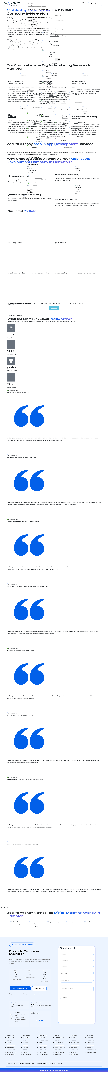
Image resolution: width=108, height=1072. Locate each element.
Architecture (38, 94)
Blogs (29, 190)
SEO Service (12, 115)
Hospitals (49, 131)
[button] (22, 945)
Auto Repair (36, 108)
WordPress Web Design (36, 13)
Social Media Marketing (36, 28)
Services (30, 3)
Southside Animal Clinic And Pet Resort (21, 304)
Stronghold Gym (77, 303)
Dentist (34, 147)
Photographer (67, 147)
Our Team (35, 171)
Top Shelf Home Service (49, 303)
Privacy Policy (33, 164)
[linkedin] (36, 1020)
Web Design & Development (38, 9)
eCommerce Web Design (37, 17)
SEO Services (32, 21)
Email (38, 1003)
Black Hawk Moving (16, 273)
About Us (30, 154)
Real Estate (78, 102)
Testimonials (32, 157)
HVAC (48, 137)
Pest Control (65, 132)
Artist (33, 101)
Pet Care (63, 140)
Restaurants (79, 109)
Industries (30, 90)
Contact (30, 192)
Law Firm (63, 103)
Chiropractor (38, 115)
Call (16, 1003)
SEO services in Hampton (19, 120)
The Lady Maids (15, 243)
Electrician (50, 102)
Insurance (50, 143)
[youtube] (39, 1020)
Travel (76, 123)
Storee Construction (40, 273)
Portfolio (30, 152)
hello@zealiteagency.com (43, 1006)
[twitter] (42, 1020)
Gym (47, 116)
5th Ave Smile (60, 243)
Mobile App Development (37, 6)
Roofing (77, 129)
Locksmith (64, 109)
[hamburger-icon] (83, 2)
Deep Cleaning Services (37, 139)
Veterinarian (79, 136)
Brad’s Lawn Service (86, 273)
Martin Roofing (61, 273)
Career (30, 161)
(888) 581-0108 (19, 1006)
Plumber (77, 94)
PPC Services (32, 24)
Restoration (79, 116)
